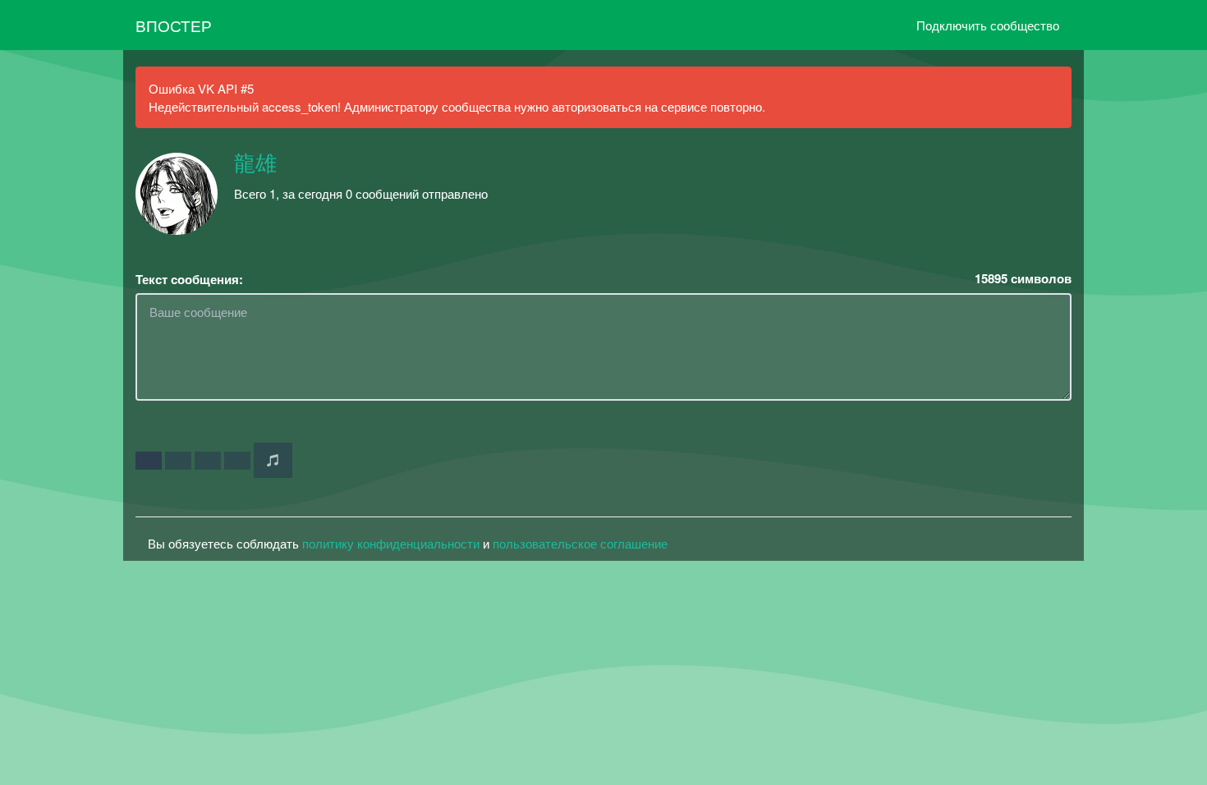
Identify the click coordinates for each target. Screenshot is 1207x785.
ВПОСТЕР (173, 25)
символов (1023, 278)
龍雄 (255, 164)
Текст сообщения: (189, 279)
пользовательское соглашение (580, 543)
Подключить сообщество (987, 25)
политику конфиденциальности (391, 543)
